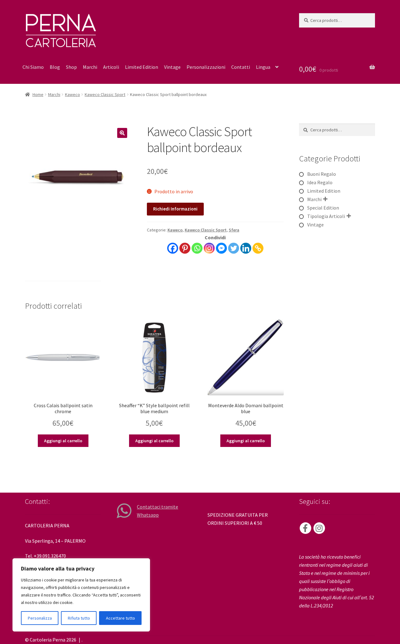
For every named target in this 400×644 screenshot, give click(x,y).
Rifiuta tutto (79, 618)
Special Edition (323, 208)
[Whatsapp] (197, 248)
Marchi (90, 67)
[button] (122, 133)
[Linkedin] (245, 248)
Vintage (172, 67)
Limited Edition (141, 67)
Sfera (234, 230)
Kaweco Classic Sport (105, 94)
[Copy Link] (257, 248)
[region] (81, 594)
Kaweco (72, 94)
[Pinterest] (184, 248)
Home (37, 94)
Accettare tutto (120, 618)
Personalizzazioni (206, 67)
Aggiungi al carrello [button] (63, 441)
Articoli (111, 67)
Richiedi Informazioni (175, 209)
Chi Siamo (33, 67)
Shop (71, 67)
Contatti (240, 67)
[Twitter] (233, 248)
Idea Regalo (319, 182)
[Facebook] (172, 248)
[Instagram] (209, 248)
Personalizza (40, 618)
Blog (55, 67)
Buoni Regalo (321, 174)
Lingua (263, 67)
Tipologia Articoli (326, 216)
